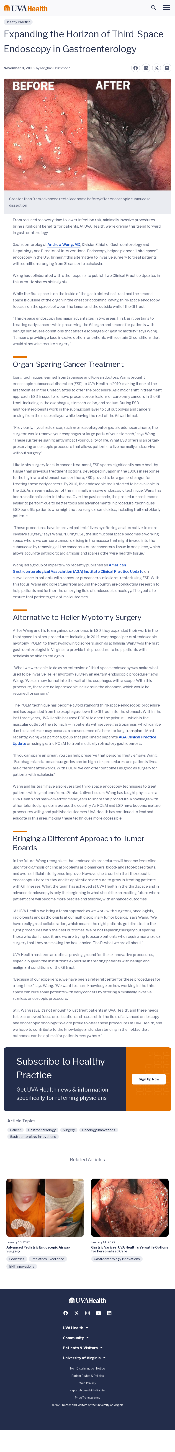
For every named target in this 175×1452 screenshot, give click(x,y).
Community (73, 1338)
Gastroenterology (42, 1130)
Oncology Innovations (98, 1130)
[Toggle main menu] (166, 7)
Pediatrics (16, 1259)
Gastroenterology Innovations (33, 1136)
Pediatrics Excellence (48, 1259)
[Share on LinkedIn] (146, 68)
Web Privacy (87, 1383)
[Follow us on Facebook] (65, 1313)
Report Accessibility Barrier (88, 1390)
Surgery (69, 1130)
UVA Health (73, 1328)
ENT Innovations (21, 1266)
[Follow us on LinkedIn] (109, 1313)
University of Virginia (82, 1358)
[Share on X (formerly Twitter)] (156, 68)
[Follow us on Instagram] (87, 1313)
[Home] (25, 8)
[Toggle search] (153, 7)
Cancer (15, 1130)
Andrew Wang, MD (63, 244)
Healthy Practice (18, 22)
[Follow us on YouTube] (98, 1313)
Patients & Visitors (80, 1348)
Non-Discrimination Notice (87, 1368)
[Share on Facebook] (135, 68)
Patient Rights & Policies (88, 1375)
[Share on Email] (167, 68)
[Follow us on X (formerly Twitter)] (76, 1313)
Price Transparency (87, 1397)
